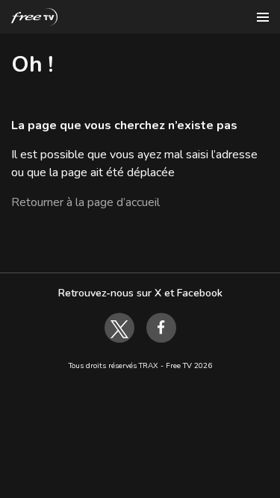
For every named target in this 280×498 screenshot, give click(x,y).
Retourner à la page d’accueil (85, 202)
